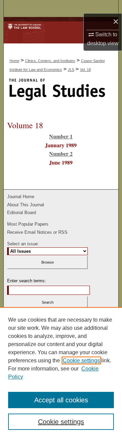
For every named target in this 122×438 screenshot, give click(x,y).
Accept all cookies (61, 400)
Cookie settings (81, 360)
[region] (61, 372)
